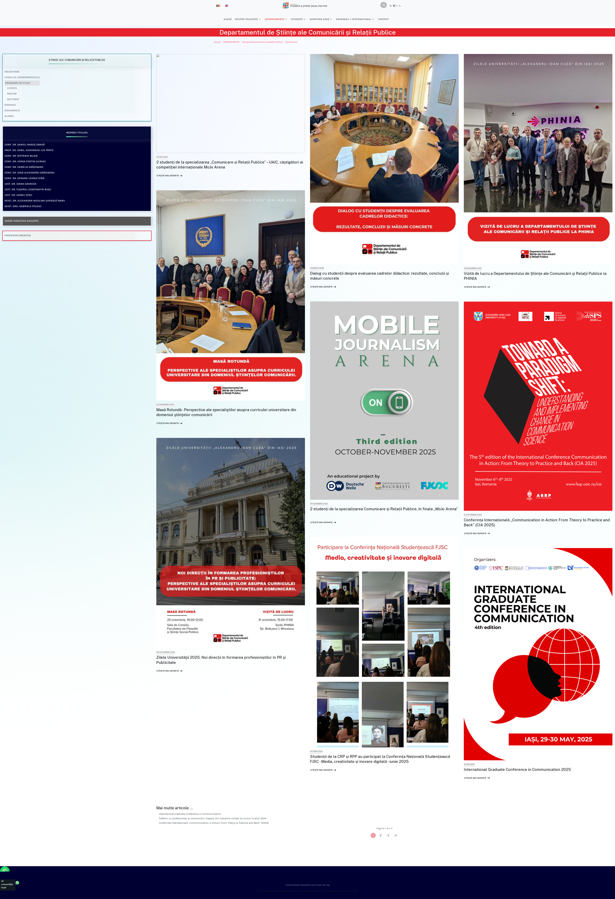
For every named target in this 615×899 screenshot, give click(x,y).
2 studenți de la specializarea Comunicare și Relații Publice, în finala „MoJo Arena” (384, 509)
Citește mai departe (167, 175)
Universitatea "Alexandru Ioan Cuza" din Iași (307, 885)
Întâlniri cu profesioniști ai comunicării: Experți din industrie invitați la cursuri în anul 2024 (212, 818)
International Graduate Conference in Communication (189, 813)
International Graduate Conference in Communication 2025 (517, 769)
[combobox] (383, 5)
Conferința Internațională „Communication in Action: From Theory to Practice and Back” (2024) (213, 822)
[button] (248, 19)
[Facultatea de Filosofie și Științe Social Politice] (305, 5)
